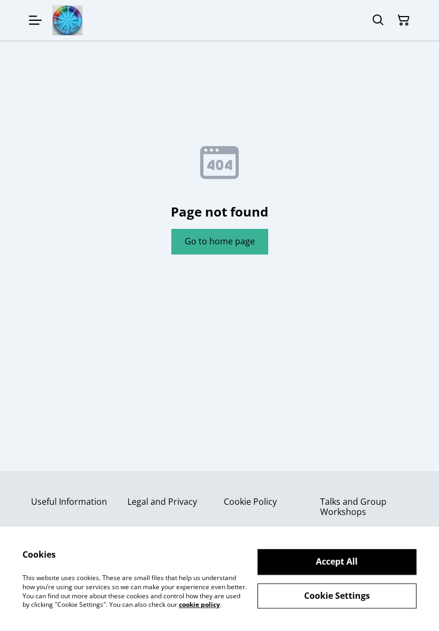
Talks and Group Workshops (353, 507)
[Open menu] (35, 20)
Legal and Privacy (162, 501)
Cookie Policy (250, 501)
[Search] (378, 20)
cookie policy (199, 604)
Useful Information (69, 501)
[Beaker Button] (67, 20)
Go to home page (220, 241)
